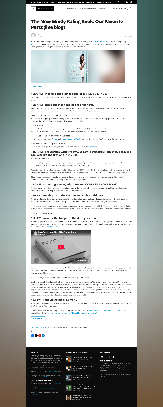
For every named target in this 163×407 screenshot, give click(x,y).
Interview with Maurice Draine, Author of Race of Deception (81, 376)
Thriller (99, 2)
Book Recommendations (88, 9)
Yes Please (117, 310)
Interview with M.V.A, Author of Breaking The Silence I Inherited (81, 396)
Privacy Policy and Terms (107, 380)
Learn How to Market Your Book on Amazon (43, 389)
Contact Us (34, 394)
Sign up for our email (37, 327)
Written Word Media (51, 371)
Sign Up (123, 8)
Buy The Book (38, 86)
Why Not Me (35, 44)
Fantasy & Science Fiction (81, 2)
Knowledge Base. (44, 377)
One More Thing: (52, 227)
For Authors (114, 9)
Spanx (55, 139)
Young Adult (107, 2)
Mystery (92, 2)
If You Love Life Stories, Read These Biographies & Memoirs (82, 367)
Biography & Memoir (37, 2)
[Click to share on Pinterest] (39, 335)
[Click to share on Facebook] (32, 335)
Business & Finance (49, 2)
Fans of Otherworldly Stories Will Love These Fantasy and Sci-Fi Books (82, 358)
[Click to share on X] (36, 335)
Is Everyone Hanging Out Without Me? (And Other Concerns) (74, 313)
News (52, 36)
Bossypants (93, 310)
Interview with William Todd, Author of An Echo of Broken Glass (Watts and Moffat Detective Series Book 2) (83, 386)
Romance (70, 2)
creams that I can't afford (70, 139)
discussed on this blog (101, 42)
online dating (92, 147)
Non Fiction (58, 36)
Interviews (102, 9)
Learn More (57, 383)
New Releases (71, 9)
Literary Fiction (61, 2)
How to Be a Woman (105, 310)
